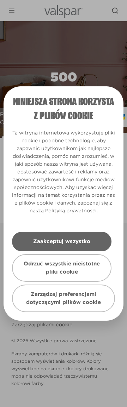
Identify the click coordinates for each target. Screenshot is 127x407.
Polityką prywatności (71, 210)
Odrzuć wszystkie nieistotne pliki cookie (62, 267)
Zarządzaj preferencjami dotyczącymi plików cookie (63, 298)
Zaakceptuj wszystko (61, 241)
